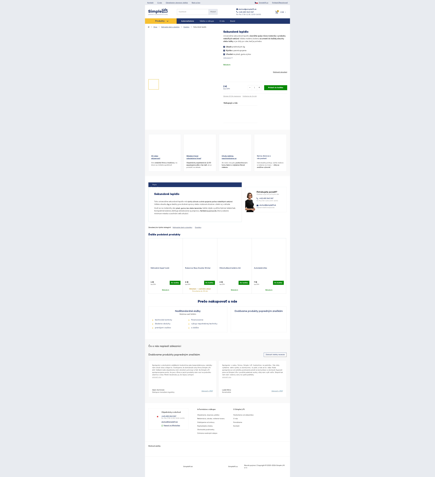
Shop (155, 27)
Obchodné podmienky (205, 430)
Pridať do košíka (275, 88)
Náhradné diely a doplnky (170, 27)
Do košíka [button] (175, 283)
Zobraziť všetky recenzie (275, 355)
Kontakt (150, 3)
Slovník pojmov (250, 465)
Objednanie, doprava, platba (177, 3)
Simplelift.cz (263, 3)
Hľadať (213, 12)
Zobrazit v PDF (207, 391)
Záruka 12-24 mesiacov (232, 96)
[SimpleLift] (158, 12)
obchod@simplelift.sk (247, 9)
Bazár (232, 21)
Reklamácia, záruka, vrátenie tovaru (211, 419)
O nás (159, 3)
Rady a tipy (196, 3)
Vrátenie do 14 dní (250, 96)
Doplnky (186, 27)
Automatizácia (187, 21)
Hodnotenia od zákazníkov (243, 415)
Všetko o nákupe (207, 21)
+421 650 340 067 (246, 12)
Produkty (160, 21)
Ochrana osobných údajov (207, 433)
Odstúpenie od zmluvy (205, 422)
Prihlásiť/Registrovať (280, 3)
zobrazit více (156, 377)
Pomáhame (237, 422)
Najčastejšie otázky (205, 426)
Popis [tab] (154, 185)
